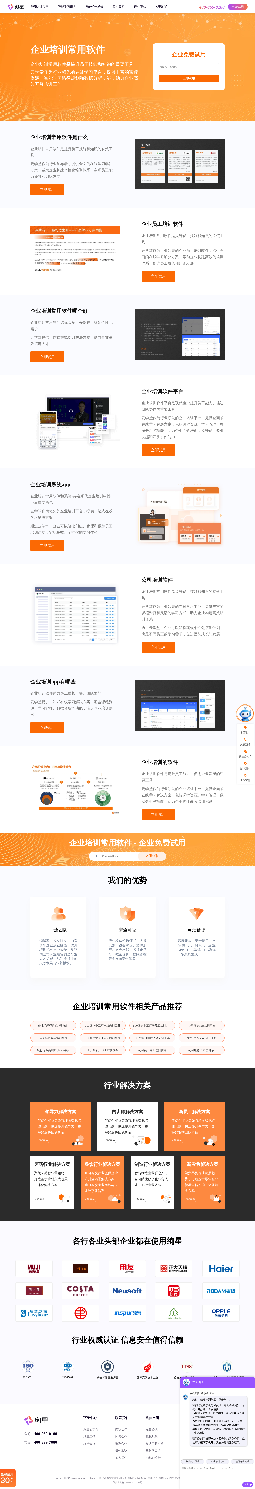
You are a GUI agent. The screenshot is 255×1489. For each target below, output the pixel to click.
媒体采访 (121, 1450)
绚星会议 (89, 1443)
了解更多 (43, 1140)
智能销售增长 (94, 6)
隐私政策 (152, 1436)
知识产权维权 (155, 1443)
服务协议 (152, 1429)
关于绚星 (161, 6)
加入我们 (121, 1457)
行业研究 (140, 6)
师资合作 (121, 1436)
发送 (246, 1484)
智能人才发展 (40, 6)
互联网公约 (153, 1450)
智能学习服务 (67, 6)
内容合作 (121, 1429)
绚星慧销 (89, 1436)
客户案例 (119, 6)
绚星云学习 (90, 1429)
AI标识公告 (153, 1457)
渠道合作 (121, 1443)
